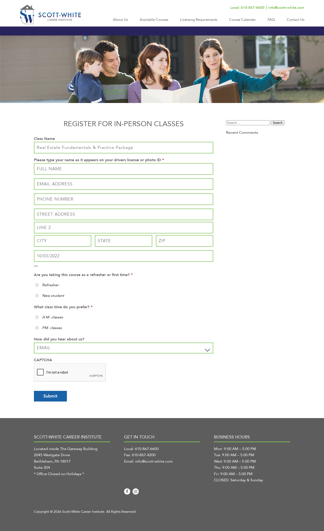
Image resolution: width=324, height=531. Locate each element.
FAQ (271, 19)
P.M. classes (52, 327)
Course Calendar (242, 19)
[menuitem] (120, 22)
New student (53, 295)
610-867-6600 (147, 448)
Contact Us (295, 19)
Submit (50, 396)
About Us (120, 19)
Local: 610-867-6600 (247, 7)
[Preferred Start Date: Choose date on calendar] (36, 266)
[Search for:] (248, 122)
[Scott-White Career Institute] (50, 14)
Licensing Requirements (198, 19)
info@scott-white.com (286, 7)
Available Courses (154, 19)
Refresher (50, 285)
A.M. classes (52, 317)
